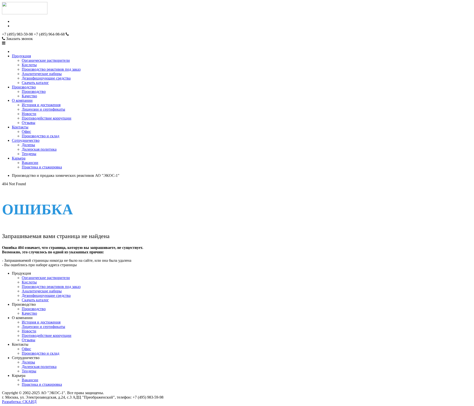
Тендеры (29, 154)
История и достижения (41, 105)
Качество (29, 96)
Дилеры (28, 145)
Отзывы (28, 123)
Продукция (21, 56)
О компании (22, 100)
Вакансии (30, 163)
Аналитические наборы (42, 74)
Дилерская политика (39, 149)
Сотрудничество (26, 140)
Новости (29, 114)
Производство (24, 87)
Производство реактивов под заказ (51, 69)
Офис (26, 131)
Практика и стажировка (42, 167)
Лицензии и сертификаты (43, 109)
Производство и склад (40, 136)
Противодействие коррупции (46, 118)
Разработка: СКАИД (19, 402)
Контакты (20, 127)
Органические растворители (46, 60)
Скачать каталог (35, 83)
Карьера (18, 158)
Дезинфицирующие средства (46, 78)
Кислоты (29, 65)
